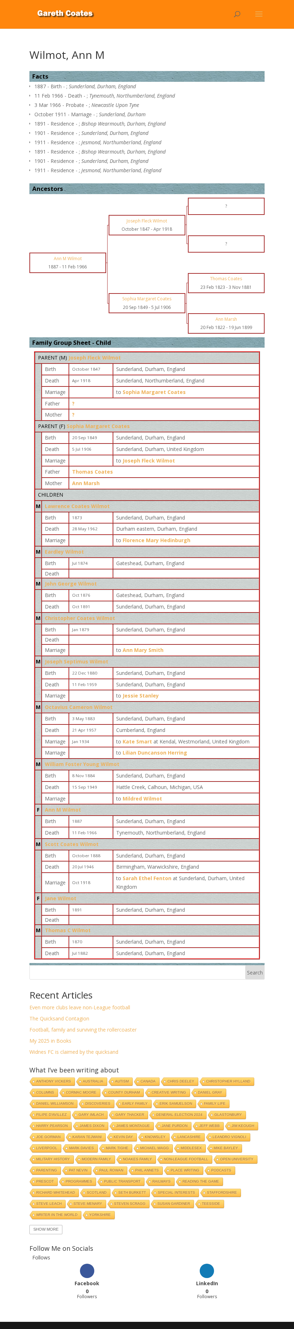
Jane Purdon (175, 1126)
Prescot (45, 1181)
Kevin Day (123, 1137)
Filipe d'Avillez (51, 1115)
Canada (148, 1081)
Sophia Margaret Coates (98, 426)
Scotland (96, 1192)
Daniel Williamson (55, 1103)
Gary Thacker (129, 1115)
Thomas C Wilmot (68, 930)
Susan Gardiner (173, 1204)
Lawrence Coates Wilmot (77, 506)
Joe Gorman (48, 1137)
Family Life (215, 1103)
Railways (161, 1181)
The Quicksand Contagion (59, 1018)
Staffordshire (222, 1192)
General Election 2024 (179, 1115)
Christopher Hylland (228, 1081)
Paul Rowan (111, 1170)
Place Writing (185, 1170)
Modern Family (96, 1159)
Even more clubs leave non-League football (79, 1007)
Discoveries (97, 1103)
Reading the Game (200, 1181)
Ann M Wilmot (63, 809)
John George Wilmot (71, 583)
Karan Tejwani (87, 1137)
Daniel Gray (210, 1092)
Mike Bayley (226, 1148)
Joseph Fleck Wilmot (94, 357)
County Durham (124, 1092)
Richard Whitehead (55, 1192)
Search (255, 972)
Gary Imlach (91, 1115)
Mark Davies (81, 1148)
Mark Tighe (117, 1148)
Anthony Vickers (53, 1081)
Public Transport (122, 1181)
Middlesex (191, 1148)
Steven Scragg (130, 1204)
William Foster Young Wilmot (82, 764)
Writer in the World (56, 1215)
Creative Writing (169, 1092)
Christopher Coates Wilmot (80, 618)
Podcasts (221, 1170)
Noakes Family (137, 1159)
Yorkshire (100, 1215)
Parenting (46, 1170)
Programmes (79, 1181)
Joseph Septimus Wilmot (76, 661)
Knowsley (155, 1137)
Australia (93, 1081)
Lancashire (189, 1137)
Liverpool (46, 1148)
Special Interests (176, 1192)
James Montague (133, 1126)
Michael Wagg (154, 1148)
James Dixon (92, 1126)
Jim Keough (243, 1126)
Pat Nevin (78, 1170)
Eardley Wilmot (64, 551)
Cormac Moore (81, 1092)
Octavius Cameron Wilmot (79, 707)
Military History (53, 1159)
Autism (122, 1081)
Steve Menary (88, 1204)
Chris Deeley (180, 1081)
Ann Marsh (86, 483)
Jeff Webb (209, 1126)
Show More (45, 1229)
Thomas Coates (92, 471)
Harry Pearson (52, 1126)
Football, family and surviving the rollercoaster (83, 1029)
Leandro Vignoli (229, 1137)
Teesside (211, 1204)
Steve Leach (49, 1204)
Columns (45, 1092)
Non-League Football (186, 1159)
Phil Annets (147, 1170)
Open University (236, 1159)
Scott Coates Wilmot (72, 844)
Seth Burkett (132, 1192)
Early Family (135, 1103)
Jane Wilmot (60, 898)
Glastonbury (228, 1115)
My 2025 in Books (50, 1040)
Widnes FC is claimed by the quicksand (73, 1051)
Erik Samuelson (176, 1103)
